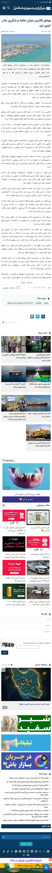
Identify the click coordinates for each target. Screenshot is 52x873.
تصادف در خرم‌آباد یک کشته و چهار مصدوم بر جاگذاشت (29, 810)
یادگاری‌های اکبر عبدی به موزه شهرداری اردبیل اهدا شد (30, 785)
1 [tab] (11, 665)
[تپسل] (3, 460)
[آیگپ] (28, 852)
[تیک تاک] (8, 852)
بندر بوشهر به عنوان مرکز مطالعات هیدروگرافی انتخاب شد (39, 385)
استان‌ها (29, 282)
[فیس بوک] (12, 852)
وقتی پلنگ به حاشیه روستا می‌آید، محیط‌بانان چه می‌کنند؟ (28, 778)
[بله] (32, 852)
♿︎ (46, 867)
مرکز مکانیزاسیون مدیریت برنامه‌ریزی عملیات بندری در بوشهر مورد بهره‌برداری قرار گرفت (14, 416)
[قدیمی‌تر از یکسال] (38, 344)
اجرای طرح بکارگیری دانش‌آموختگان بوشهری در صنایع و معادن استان (38, 358)
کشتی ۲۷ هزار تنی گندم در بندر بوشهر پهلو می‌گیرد (15, 385)
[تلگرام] (48, 852)
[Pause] (4, 488)
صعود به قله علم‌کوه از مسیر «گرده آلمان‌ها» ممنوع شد (30, 789)
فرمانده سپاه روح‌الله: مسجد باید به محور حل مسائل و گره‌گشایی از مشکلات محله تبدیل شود (25, 815)
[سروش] (20, 852)
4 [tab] (3, 665)
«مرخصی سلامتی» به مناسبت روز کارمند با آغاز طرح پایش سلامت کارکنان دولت (26, 793)
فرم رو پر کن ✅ (26, 499)
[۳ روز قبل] (26, 684)
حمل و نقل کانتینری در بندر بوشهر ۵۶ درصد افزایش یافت (39, 444)
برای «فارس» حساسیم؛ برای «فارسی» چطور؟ (34, 704)
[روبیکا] (40, 852)
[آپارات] (36, 852)
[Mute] (8, 488)
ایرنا (30, 8)
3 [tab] (6, 665)
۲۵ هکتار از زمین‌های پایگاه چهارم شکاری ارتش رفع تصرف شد (27, 781)
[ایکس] (44, 852)
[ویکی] (28, 855)
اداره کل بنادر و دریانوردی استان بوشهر (20, 303)
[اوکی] (4, 852)
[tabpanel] (26, 689)
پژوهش (38, 303)
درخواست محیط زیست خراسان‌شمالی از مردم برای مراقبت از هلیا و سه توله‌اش (25, 799)
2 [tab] (9, 665)
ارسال (5, 652)
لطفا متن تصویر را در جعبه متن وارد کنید (37, 643)
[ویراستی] (16, 852)
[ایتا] (24, 852)
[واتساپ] (24, 855)
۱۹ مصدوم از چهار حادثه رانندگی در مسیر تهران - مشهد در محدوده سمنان (26, 805)
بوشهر (23, 282)
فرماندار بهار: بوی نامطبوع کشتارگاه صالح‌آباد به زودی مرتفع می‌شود (25, 820)
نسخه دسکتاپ (26, 844)
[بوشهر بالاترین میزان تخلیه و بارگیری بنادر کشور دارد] (26, 48)
